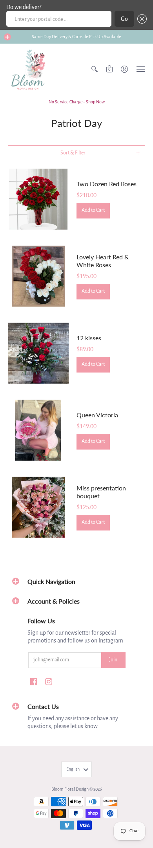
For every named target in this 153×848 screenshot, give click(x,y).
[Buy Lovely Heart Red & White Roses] (38, 276)
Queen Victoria (97, 414)
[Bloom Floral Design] (29, 69)
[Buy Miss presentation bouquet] (38, 507)
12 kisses (88, 337)
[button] (140, 19)
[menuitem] (94, 69)
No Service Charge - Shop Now (77, 101)
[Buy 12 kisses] (38, 353)
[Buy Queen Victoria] (38, 430)
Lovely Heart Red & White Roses (102, 260)
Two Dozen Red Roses (106, 183)
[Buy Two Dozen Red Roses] (38, 199)
